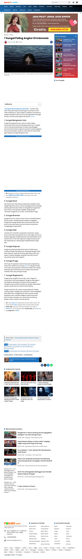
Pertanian (40, 550)
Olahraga (33, 550)
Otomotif (57, 541)
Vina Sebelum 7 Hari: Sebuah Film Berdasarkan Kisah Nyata (69, 50)
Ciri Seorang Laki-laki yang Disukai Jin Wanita (44, 398)
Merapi (27, 266)
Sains (55, 539)
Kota (12, 550)
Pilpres (48, 550)
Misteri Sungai (29, 346)
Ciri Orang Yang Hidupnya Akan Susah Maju (69, 55)
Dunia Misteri (14, 351)
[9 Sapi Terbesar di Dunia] (10, 487)
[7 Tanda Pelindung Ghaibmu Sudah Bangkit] (45, 376)
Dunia (67, 534)
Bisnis (55, 536)
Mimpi (17, 550)
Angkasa (17, 548)
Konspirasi (27, 552)
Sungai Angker (10, 348)
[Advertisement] (23, 89)
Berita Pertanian (45, 544)
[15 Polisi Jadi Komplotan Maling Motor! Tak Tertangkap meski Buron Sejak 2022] (59, 75)
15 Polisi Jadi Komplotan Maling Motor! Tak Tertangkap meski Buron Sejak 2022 (68, 74)
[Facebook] (42, 365)
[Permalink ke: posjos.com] (6, 42)
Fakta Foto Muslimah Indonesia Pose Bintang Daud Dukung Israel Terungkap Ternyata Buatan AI (35, 461)
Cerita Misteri (23, 344)
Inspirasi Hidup (33, 534)
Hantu (58, 548)
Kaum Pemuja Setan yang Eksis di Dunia (28, 383)
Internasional (44, 529)
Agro (11, 548)
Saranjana (68, 550)
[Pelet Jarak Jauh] (41, 23)
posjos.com (10, 42)
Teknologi (68, 536)
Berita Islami (32, 526)
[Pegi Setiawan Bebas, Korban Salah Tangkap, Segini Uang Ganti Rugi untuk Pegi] (10, 443)
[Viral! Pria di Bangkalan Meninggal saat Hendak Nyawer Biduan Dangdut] (10, 474)
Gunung (52, 548)
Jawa (64, 548)
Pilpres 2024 (44, 531)
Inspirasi (43, 539)
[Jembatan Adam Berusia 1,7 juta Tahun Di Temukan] (12, 376)
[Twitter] (45, 365)
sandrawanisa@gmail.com (14, 540)
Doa (40, 548)
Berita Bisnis (32, 543)
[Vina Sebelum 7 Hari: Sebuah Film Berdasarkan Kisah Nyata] (10, 452)
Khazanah (69, 526)
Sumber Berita (28, 355)
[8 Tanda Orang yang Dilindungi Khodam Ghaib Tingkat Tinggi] (12, 391)
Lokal (67, 531)
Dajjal (35, 548)
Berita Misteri (13, 344)
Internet (42, 552)
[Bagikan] (51, 42)
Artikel (56, 531)
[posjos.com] (11, 2)
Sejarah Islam (33, 539)
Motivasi (68, 529)
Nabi (22, 550)
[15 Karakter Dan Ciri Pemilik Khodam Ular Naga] (28, 391)
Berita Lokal (32, 529)
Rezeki (60, 550)
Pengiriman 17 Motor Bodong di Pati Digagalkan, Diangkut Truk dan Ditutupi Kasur (35, 434)
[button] (69, 2)
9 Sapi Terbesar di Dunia (26, 486)
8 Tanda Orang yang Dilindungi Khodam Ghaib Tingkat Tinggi (11, 399)
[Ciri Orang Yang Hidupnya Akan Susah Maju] (59, 55)
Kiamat (6, 550)
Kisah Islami (32, 536)
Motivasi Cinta (45, 541)
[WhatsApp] (51, 365)
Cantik (24, 548)
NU (27, 550)
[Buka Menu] (77, 2)
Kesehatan (57, 543)
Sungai (37, 351)
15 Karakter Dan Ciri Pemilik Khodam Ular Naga (27, 399)
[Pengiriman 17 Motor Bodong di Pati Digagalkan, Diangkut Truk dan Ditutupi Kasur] (10, 434)
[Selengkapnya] (76, 36)
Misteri (56, 534)
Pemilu (31, 531)
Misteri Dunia (19, 346)
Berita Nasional (45, 526)
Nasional (56, 529)
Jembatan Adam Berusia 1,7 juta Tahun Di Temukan (11, 383)
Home (6, 548)
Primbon (68, 544)
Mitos (30, 351)
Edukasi (68, 541)
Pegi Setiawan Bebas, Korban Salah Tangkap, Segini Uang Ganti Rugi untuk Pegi (34, 442)
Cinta (30, 548)
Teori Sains (19, 552)
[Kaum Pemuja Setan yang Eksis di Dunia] (28, 376)
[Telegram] (48, 365)
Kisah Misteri (9, 346)
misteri (32, 116)
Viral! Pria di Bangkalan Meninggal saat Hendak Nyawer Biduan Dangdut (34, 473)
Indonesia (32, 344)
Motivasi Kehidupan (34, 541)
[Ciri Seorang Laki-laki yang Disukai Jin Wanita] (45, 391)
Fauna (68, 539)
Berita (56, 526)
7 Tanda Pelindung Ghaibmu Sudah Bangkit (44, 383)
